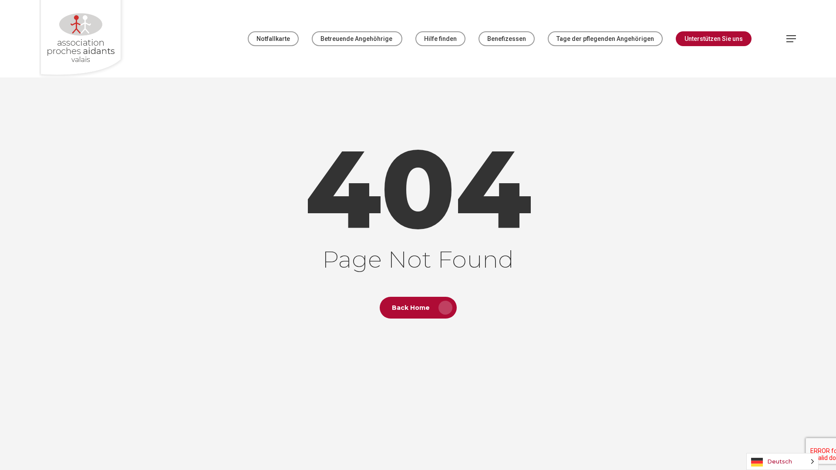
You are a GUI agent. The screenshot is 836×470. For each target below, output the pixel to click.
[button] (791, 39)
